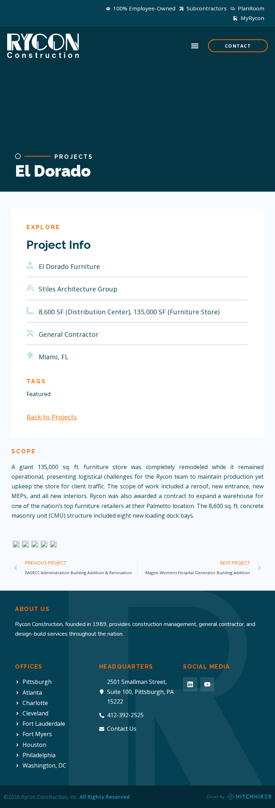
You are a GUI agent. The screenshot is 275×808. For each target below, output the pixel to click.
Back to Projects (51, 417)
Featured (38, 394)
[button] (195, 46)
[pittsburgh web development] (239, 796)
